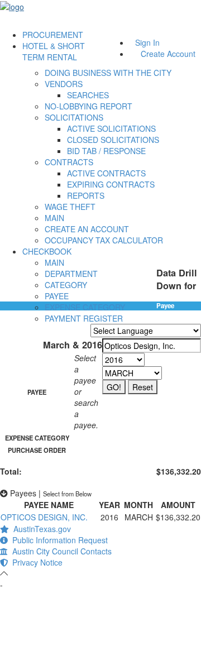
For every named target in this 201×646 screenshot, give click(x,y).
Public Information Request (58, 539)
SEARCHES (88, 95)
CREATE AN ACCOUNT (87, 229)
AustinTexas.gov (40, 528)
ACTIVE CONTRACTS (106, 173)
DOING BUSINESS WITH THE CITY (108, 72)
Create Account (168, 53)
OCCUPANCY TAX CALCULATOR (104, 240)
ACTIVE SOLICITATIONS (111, 128)
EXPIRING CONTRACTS (111, 184)
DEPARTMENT (71, 273)
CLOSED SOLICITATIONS (113, 139)
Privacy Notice (35, 562)
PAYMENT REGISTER (84, 318)
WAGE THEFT (70, 206)
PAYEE (57, 296)
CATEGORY (66, 284)
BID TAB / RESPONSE (106, 150)
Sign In (147, 42)
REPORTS (85, 195)
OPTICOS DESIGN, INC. (44, 517)
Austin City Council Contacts (60, 551)
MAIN (54, 217)
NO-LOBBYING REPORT (88, 106)
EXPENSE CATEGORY (85, 307)
